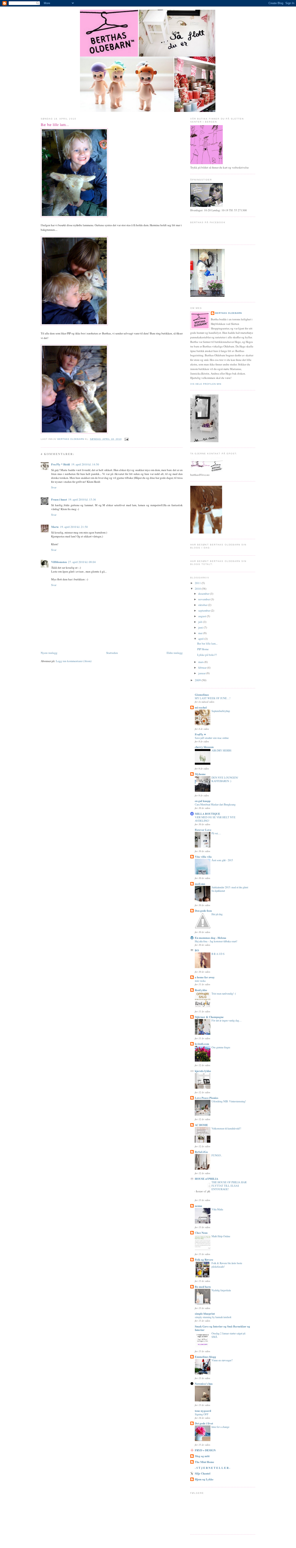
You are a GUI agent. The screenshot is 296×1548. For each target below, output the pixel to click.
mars (201, 662)
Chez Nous (201, 1233)
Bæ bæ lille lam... (207, 643)
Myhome (200, 774)
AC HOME (201, 1125)
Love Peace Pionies (206, 1098)
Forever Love (203, 830)
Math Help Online (220, 1236)
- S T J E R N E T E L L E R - (212, 1468)
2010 (198, 589)
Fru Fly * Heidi (60, 464)
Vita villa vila (203, 856)
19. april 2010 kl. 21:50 (74, 527)
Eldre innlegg (175, 653)
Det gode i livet (204, 1423)
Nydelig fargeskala (221, 1290)
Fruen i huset (59, 499)
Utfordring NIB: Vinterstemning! (228, 1101)
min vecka (200, 980)
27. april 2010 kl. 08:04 (82, 562)
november (204, 599)
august (202, 616)
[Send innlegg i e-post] (126, 439)
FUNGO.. (216, 1155)
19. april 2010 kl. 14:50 (85, 464)
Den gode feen (203, 910)
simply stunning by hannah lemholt (213, 1317)
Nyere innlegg (49, 653)
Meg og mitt (202, 1456)
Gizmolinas (202, 694)
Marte (55, 527)
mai (200, 633)
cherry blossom (204, 747)
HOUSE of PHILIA (206, 1179)
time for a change (220, 1427)
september (204, 610)
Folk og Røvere (204, 1259)
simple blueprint (205, 1313)
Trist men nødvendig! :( (223, 993)
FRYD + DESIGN (205, 1450)
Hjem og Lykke (204, 1479)
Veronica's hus (204, 1383)
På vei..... (216, 833)
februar (202, 667)
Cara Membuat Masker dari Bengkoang (215, 804)
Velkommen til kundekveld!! (226, 1128)
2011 (198, 583)
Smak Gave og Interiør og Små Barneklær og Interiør (222, 1328)
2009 (198, 680)
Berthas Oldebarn (228, 313)
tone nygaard (203, 1411)
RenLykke (201, 990)
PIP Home (203, 649)
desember (204, 594)
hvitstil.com (202, 1044)
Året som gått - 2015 (222, 860)
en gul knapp (202, 801)
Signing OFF (201, 1414)
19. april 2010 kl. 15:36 (82, 499)
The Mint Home (204, 1462)
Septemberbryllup (220, 711)
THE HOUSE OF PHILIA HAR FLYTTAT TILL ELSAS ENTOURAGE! (229, 1185)
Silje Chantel (202, 1473)
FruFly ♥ (200, 734)
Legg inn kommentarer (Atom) (73, 661)
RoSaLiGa (201, 1152)
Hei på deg (217, 914)
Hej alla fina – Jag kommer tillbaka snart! (216, 941)
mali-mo (200, 884)
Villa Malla (217, 1209)
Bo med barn (203, 1287)
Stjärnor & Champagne (209, 1017)
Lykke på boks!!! (207, 655)
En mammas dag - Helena (210, 938)
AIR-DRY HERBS (221, 750)
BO (197, 950)
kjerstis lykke (203, 1071)
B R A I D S (217, 954)
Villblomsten (59, 562)
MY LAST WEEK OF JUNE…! (212, 698)
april (201, 639)
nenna (198, 1206)
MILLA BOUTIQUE (207, 814)
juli (200, 622)
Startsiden (112, 653)
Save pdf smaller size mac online (212, 738)
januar (202, 673)
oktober (203, 605)
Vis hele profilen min (205, 384)
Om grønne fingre (220, 1047)
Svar (53, 487)
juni (201, 627)
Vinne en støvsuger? (222, 1360)
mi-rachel (201, 707)
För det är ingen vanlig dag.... (226, 1020)
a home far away (205, 977)
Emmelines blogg (205, 1357)
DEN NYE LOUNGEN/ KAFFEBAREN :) (224, 779)
